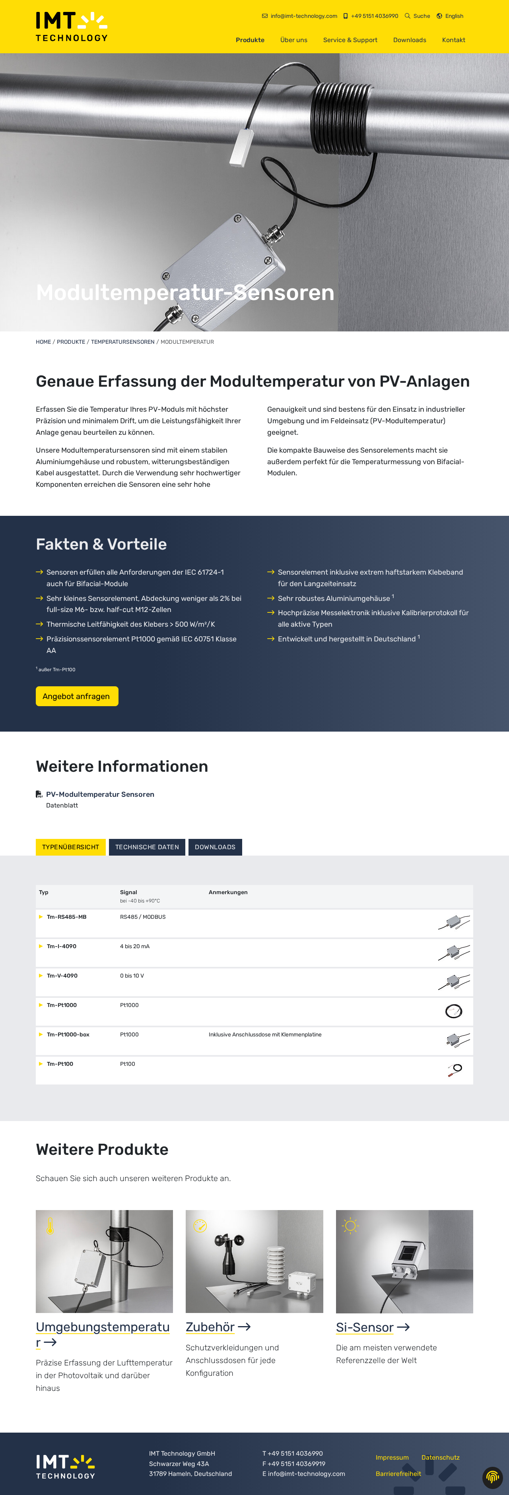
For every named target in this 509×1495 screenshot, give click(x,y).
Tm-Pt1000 (61, 1005)
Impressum (392, 1457)
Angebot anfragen (77, 696)
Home (43, 342)
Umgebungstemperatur (103, 1334)
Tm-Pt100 (59, 1064)
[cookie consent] (492, 1478)
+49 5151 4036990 (295, 1453)
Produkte (250, 40)
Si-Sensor (365, 1327)
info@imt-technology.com (306, 1474)
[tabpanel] (254, 988)
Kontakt (453, 40)
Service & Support (350, 40)
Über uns (293, 40)
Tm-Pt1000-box (67, 1034)
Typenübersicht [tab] (70, 847)
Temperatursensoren (123, 342)
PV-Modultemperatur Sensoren (100, 794)
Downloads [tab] (215, 847)
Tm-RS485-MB (66, 917)
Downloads (409, 40)
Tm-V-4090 (62, 975)
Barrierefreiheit (398, 1474)
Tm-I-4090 (61, 946)
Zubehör (210, 1326)
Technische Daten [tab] (147, 847)
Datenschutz (441, 1457)
